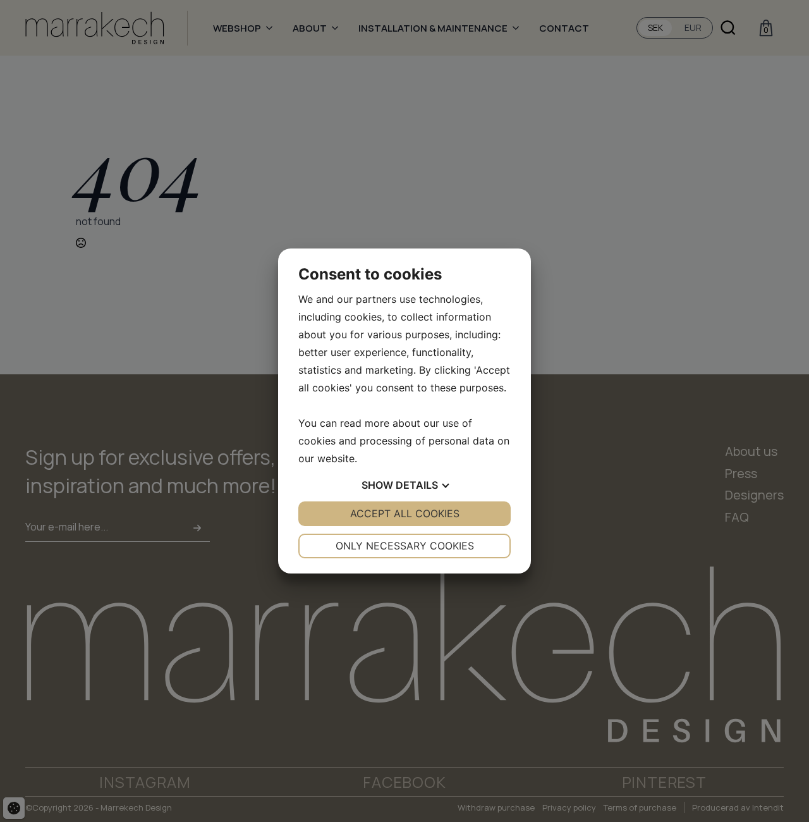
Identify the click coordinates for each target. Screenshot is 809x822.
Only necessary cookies (405, 545)
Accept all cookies (404, 513)
